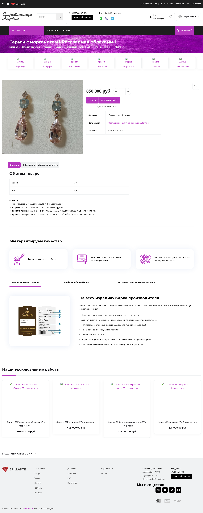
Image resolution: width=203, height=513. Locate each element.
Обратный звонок (82, 17)
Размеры (38, 488)
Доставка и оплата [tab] (48, 165)
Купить (92, 100)
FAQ (187, 3)
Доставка (168, 3)
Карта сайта (107, 468)
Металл (37, 483)
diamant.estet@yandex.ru (110, 13)
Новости (38, 492)
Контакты (196, 3)
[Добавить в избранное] (196, 86)
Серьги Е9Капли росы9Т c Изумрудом (76, 422)
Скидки (67, 30)
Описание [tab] (14, 165)
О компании (146, 3)
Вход (155, 15)
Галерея (158, 3)
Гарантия (179, 3)
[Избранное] (171, 17)
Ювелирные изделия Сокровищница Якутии (128, 123)
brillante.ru (28, 508)
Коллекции (52, 30)
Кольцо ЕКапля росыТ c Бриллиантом (177, 422)
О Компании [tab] (29, 165)
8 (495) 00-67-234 (79, 13)
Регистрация (158, 19)
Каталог (105, 473)
